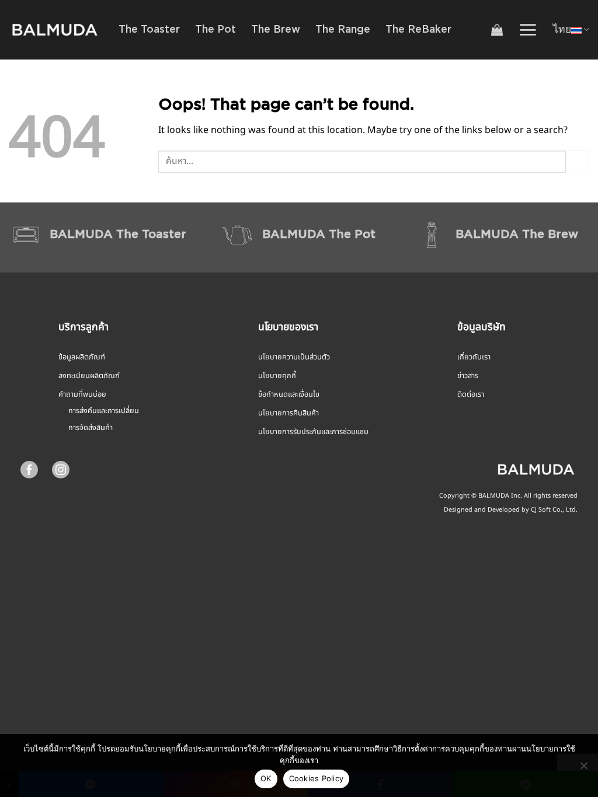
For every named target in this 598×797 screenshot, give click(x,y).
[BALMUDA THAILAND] (55, 30)
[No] (583, 769)
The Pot (215, 30)
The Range (342, 30)
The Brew (275, 30)
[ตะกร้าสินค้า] (497, 30)
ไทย (562, 30)
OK (266, 778)
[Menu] (527, 29)
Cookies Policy (316, 778)
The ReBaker (418, 30)
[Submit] (577, 161)
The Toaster (149, 30)
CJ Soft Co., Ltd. (554, 510)
